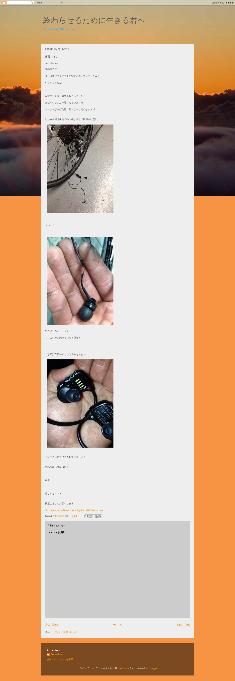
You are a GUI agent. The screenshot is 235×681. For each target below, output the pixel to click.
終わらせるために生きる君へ (94, 20)
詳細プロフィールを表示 (60, 659)
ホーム (117, 625)
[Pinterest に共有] (100, 516)
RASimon (124, 668)
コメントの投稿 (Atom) (63, 632)
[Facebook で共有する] (97, 516)
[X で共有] (93, 516)
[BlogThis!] (90, 516)
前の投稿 (183, 625)
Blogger (153, 668)
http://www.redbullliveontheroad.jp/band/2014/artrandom (74, 510)
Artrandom (56, 654)
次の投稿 (51, 625)
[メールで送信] (86, 516)
